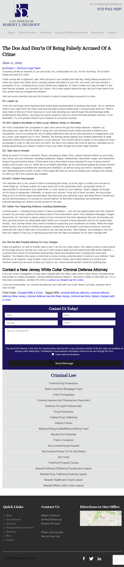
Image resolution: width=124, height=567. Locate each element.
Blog (8, 535)
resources (97, 32)
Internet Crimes (63, 423)
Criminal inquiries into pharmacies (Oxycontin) (63, 400)
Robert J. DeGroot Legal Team (23, 68)
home (11, 32)
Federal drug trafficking (63, 417)
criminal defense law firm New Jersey (48, 296)
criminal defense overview (71, 32)
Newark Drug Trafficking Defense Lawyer (63, 474)
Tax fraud (63, 457)
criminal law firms (81, 296)
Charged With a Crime (30, 293)
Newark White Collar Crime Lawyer (63, 485)
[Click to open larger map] (101, 525)
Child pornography (63, 395)
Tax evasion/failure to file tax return (63, 451)
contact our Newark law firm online (66, 280)
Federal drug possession (63, 383)
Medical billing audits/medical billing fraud (63, 429)
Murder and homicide (63, 434)
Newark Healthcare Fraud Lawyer (63, 480)
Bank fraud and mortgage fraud (63, 389)
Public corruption (64, 440)
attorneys (45, 32)
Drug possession (63, 412)
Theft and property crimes (63, 463)
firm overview (27, 32)
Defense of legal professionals (63, 406)
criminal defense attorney (75, 293)
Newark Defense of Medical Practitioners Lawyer (64, 468)
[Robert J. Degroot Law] (21, 25)
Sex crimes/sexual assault (63, 446)
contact (111, 32)
